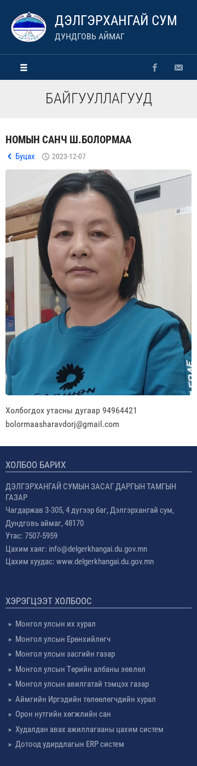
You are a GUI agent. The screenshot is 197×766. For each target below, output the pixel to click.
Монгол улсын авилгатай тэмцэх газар (82, 684)
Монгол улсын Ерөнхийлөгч (63, 639)
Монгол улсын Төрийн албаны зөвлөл (80, 669)
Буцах (25, 156)
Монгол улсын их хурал (55, 624)
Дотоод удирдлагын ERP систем (69, 744)
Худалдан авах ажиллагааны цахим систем (89, 729)
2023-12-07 (69, 156)
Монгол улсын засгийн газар (65, 654)
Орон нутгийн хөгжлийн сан (63, 714)
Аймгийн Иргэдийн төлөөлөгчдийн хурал (85, 699)
